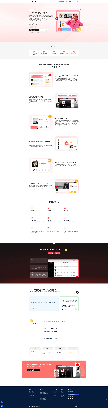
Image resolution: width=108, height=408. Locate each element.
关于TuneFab (55, 391)
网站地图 (55, 396)
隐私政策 (55, 395)
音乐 (56, 1)
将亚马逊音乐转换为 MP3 (43, 399)
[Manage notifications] (106, 399)
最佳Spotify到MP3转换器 (43, 392)
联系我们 (55, 392)
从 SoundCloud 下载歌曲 (43, 398)
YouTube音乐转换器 (31, 395)
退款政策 (62, 396)
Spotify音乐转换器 (31, 392)
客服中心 (62, 391)
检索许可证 (62, 395)
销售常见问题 (62, 392)
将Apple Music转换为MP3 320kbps (44, 393)
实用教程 (66, 1)
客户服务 (70, 1)
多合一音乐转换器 (31, 391)
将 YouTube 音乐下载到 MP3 (43, 397)
